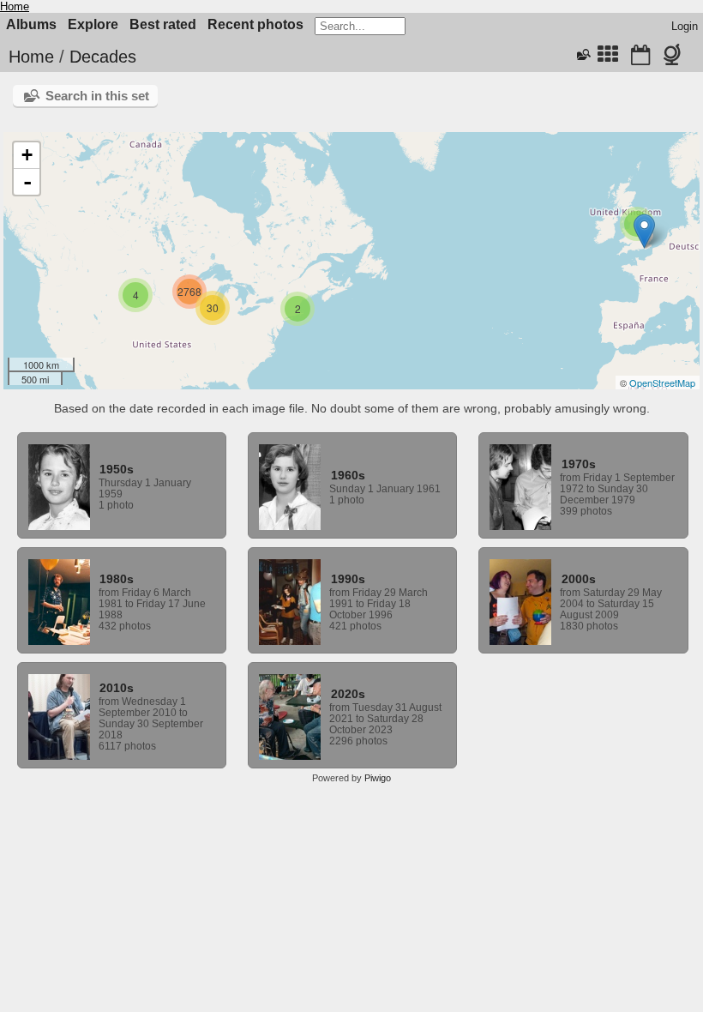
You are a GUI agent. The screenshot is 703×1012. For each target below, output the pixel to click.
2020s (348, 694)
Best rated (162, 24)
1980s (116, 579)
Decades (102, 56)
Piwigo (377, 778)
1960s (348, 475)
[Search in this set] (582, 55)
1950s (116, 469)
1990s (348, 579)
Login (684, 26)
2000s (579, 579)
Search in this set (97, 95)
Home (14, 6)
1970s (579, 464)
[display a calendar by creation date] (640, 57)
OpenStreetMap (662, 382)
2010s (116, 688)
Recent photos (255, 24)
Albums (31, 24)
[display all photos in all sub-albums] (607, 57)
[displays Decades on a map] (675, 57)
